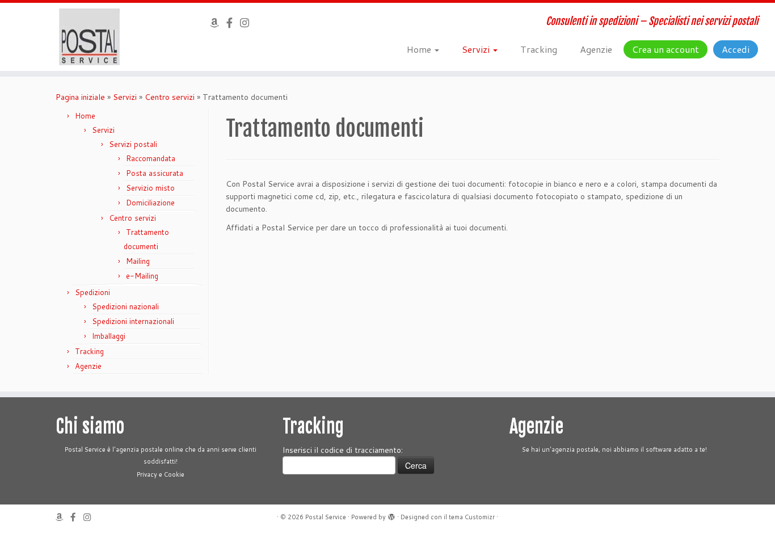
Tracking (538, 49)
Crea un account (665, 49)
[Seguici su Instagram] (248, 22)
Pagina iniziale (80, 97)
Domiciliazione (150, 202)
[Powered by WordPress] (391, 515)
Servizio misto (150, 188)
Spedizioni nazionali (125, 306)
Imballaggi (108, 336)
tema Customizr (472, 517)
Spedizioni (92, 292)
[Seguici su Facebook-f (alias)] (233, 22)
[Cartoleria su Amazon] (218, 22)
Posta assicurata (154, 173)
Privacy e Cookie (160, 474)
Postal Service (325, 517)
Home (420, 49)
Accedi (735, 49)
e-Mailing (142, 276)
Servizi (477, 49)
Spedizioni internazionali (133, 321)
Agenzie (596, 49)
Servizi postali (133, 144)
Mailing (138, 261)
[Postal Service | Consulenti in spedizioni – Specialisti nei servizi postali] (89, 37)
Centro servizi (170, 97)
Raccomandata (150, 158)
